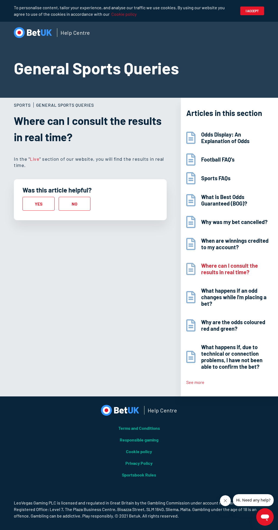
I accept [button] (252, 11)
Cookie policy (124, 14)
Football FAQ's (218, 159)
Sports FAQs (215, 178)
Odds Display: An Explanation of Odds (225, 137)
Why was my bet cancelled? (234, 222)
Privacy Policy (139, 463)
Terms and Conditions (139, 428)
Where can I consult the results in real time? (229, 268)
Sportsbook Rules (139, 474)
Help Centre (75, 32)
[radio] (38, 204)
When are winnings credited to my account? (234, 243)
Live (34, 159)
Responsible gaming (139, 439)
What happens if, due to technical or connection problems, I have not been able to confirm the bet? (232, 357)
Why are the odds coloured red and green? (233, 325)
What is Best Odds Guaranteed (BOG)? (224, 200)
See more (195, 382)
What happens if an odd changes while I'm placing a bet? (234, 297)
